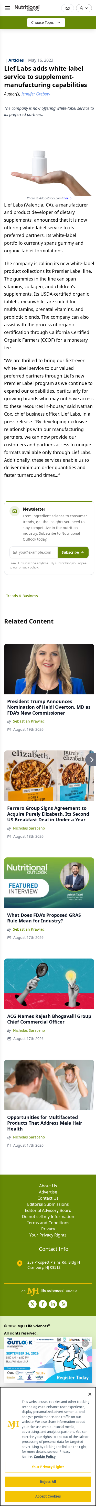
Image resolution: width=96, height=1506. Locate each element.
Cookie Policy (45, 1456)
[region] (48, 1446)
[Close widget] (85, 1343)
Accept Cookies (48, 1496)
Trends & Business (22, 595)
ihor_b (67, 198)
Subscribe (70, 552)
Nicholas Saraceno (29, 828)
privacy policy (28, 567)
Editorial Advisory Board (48, 1210)
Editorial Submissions (48, 1204)
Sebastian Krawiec (29, 721)
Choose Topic (42, 22)
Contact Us (48, 1198)
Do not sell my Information (48, 1216)
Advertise (48, 1192)
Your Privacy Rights (48, 1235)
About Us (48, 1186)
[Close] (89, 1394)
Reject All (48, 1481)
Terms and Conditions (48, 1222)
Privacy (48, 1229)
